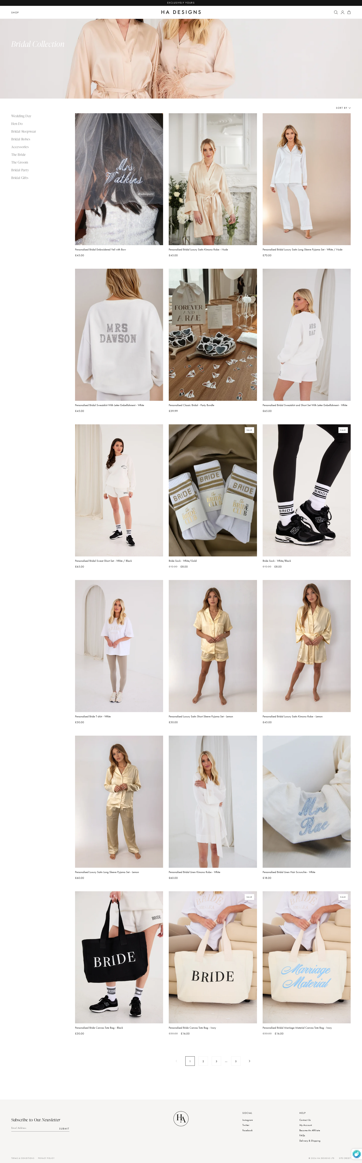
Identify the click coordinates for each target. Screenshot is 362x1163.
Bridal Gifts (19, 177)
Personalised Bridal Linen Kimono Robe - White (194, 872)
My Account (305, 1125)
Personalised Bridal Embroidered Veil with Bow (100, 249)
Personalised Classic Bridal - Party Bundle (191, 405)
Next (249, 1061)
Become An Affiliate (309, 1130)
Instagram (247, 1120)
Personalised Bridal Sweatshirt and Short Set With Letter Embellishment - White (305, 405)
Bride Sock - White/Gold (183, 561)
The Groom (19, 162)
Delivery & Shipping (309, 1140)
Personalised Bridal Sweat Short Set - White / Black (103, 561)
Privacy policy (46, 1158)
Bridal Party (20, 170)
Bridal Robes (20, 139)
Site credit (345, 1158)
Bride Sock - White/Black (277, 561)
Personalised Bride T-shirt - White (93, 716)
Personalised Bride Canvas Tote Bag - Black (99, 1028)
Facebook (247, 1130)
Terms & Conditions (22, 1158)
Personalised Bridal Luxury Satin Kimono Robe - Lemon (293, 716)
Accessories (20, 146)
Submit (64, 1128)
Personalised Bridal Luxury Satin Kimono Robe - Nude (198, 249)
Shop (15, 12)
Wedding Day (21, 115)
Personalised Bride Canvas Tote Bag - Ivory (192, 1028)
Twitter (245, 1125)
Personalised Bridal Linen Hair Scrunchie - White (289, 872)
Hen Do (17, 123)
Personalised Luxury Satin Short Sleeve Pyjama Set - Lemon (201, 716)
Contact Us (305, 1120)
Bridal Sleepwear (23, 131)
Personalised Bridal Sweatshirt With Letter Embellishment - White (109, 405)
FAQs (302, 1135)
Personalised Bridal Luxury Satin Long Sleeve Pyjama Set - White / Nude (302, 249)
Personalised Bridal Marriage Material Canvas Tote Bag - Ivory (297, 1028)
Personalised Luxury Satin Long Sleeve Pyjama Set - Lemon (107, 872)
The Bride (18, 154)
